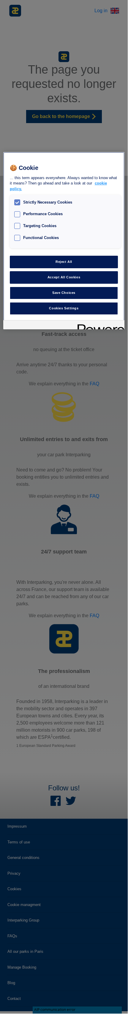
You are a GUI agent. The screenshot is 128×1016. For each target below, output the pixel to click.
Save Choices (63, 292)
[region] (64, 240)
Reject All (64, 261)
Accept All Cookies (64, 277)
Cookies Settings (63, 308)
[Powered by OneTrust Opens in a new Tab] (98, 325)
